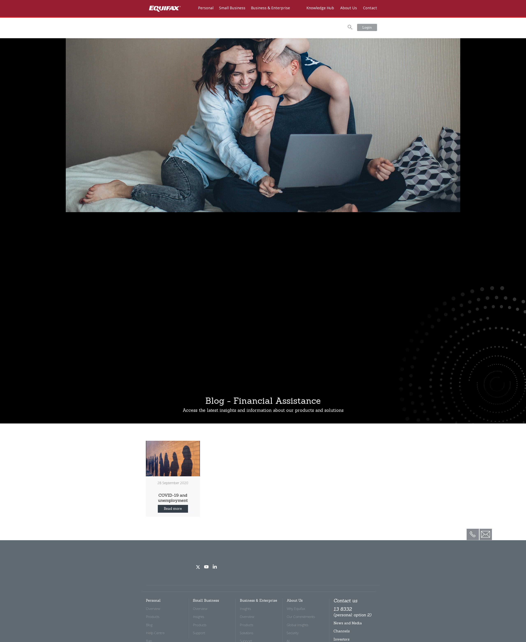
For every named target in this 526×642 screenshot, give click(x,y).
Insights (198, 616)
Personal (205, 8)
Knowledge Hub (320, 8)
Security (293, 632)
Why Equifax (296, 608)
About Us (348, 8)
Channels (341, 631)
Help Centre (155, 632)
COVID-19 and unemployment (173, 498)
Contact (370, 8)
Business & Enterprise (270, 8)
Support (199, 632)
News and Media (347, 623)
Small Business (232, 8)
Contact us (345, 600)
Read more (173, 508)
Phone (473, 531)
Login (367, 27)
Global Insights (297, 624)
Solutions (246, 632)
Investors (341, 639)
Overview (153, 608)
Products (152, 616)
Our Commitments (301, 616)
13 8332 (352, 611)
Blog (149, 624)
